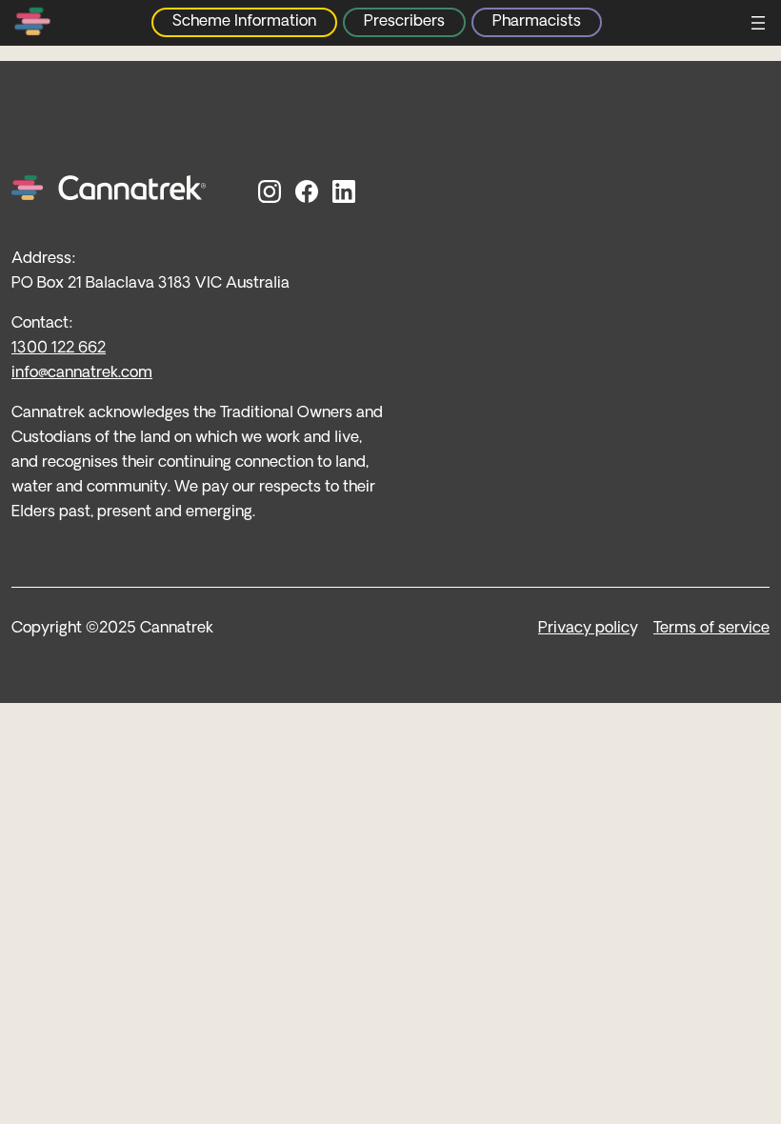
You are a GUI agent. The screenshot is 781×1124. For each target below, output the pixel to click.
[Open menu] (758, 22)
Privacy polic (584, 628)
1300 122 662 (58, 348)
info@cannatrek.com (81, 373)
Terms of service (711, 628)
